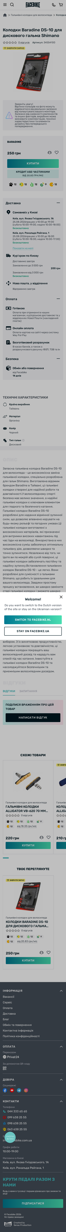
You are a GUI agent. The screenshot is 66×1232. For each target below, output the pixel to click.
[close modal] (61, 597)
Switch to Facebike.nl (33, 619)
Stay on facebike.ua (33, 631)
